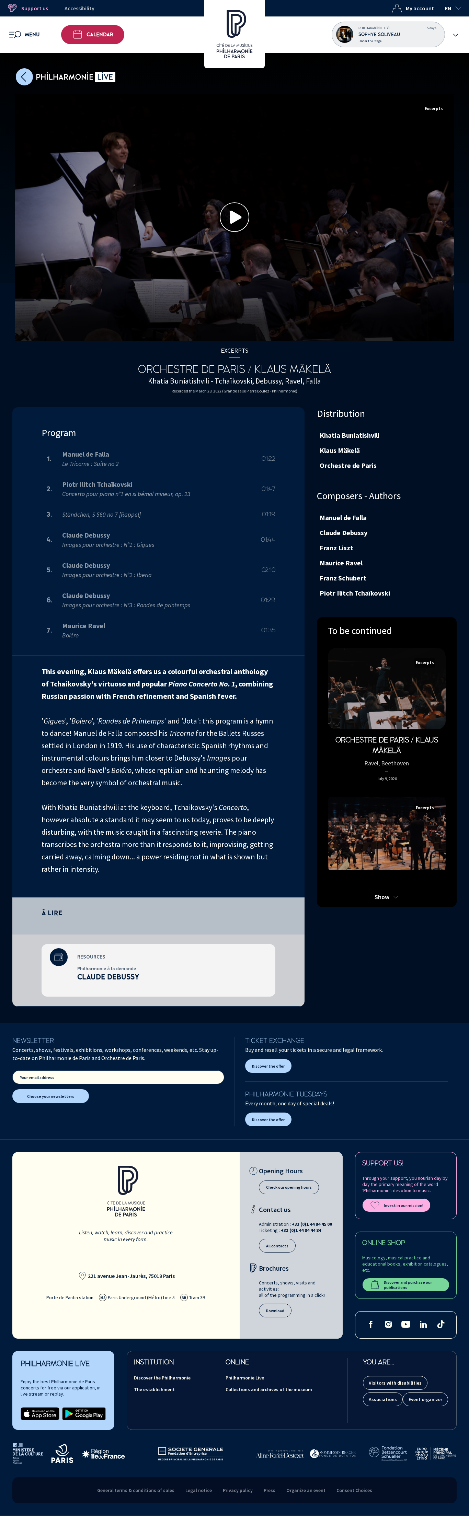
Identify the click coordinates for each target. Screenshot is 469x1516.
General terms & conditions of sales (135, 1490)
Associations (383, 1399)
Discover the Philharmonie (162, 1378)
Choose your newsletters (50, 1096)
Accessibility (79, 8)
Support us (34, 8)
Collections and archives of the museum (269, 1389)
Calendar (100, 34)
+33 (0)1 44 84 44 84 (301, 1230)
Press (269, 1490)
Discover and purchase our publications (408, 1285)
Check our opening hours (289, 1187)
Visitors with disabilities (395, 1383)
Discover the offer (268, 1066)
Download (275, 1310)
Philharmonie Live (245, 1378)
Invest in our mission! (403, 1205)
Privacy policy (238, 1490)
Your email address (37, 1077)
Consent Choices (354, 1490)
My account (420, 8)
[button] (234, 217)
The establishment (154, 1389)
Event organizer (425, 1399)
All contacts (277, 1245)
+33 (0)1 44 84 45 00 (312, 1224)
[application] (234, 217)
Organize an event (305, 1490)
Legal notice (198, 1490)
